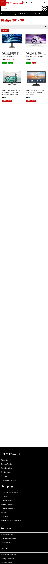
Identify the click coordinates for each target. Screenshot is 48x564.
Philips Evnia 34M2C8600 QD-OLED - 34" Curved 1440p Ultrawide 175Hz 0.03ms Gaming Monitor (36, 55)
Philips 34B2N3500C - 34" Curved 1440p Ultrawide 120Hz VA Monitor (11, 55)
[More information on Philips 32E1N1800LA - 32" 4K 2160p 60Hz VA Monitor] (36, 78)
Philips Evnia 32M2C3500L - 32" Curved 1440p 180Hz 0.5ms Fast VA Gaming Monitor (11, 93)
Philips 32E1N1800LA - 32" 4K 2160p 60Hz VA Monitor (35, 91)
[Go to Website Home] (14, 4)
